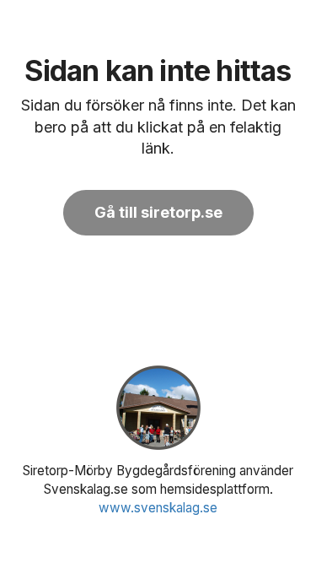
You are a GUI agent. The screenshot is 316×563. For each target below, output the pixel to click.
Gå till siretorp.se (158, 212)
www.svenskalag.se (158, 508)
